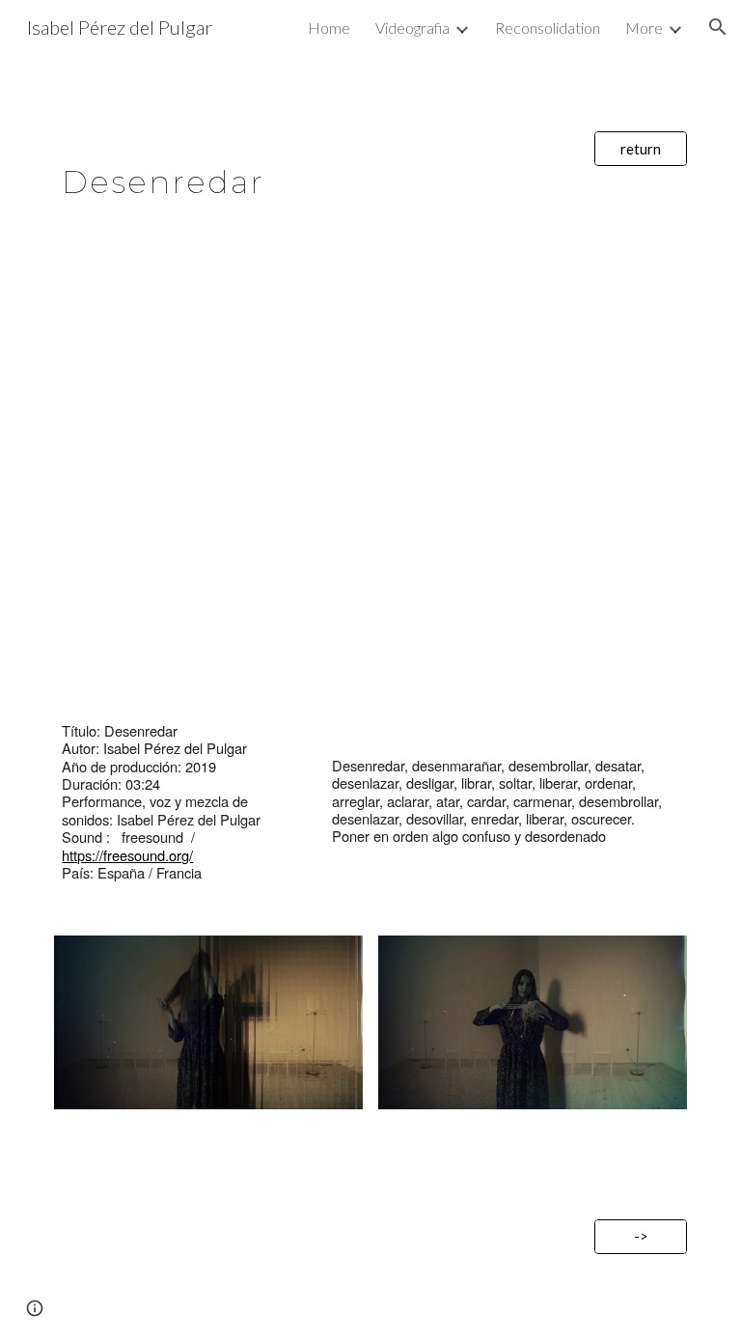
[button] (718, 27)
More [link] (644, 27)
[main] (316, 170)
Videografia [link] (412, 27)
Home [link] (329, 27)
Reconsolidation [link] (547, 27)
